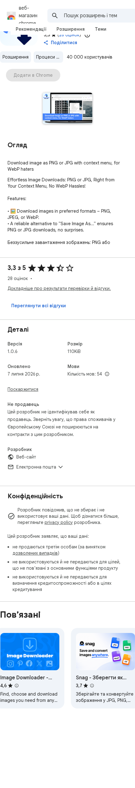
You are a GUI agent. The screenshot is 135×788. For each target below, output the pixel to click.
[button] (67, 108)
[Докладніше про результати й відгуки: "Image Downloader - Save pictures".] (16, 685)
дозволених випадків (35, 553)
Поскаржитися (23, 389)
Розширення (16, 57)
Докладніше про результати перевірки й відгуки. (59, 288)
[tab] (31, 29)
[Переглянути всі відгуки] (39, 305)
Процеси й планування (49, 57)
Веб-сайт (26, 457)
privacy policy (59, 522)
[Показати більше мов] (107, 374)
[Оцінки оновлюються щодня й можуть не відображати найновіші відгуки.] (87, 35)
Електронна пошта (36, 467)
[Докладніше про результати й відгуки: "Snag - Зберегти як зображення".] (92, 685)
